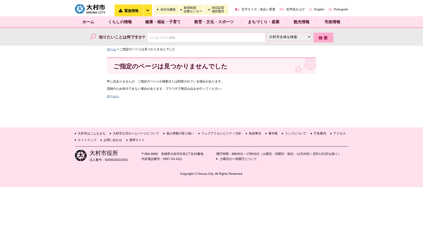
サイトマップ (87, 140)
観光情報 (302, 22)
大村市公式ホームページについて (136, 133)
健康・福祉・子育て (163, 22)
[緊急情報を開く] (147, 10)
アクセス (339, 133)
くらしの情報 (120, 22)
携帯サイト (137, 140)
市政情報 (332, 22)
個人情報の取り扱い (180, 133)
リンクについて (295, 133)
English (319, 9)
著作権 (273, 133)
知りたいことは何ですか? (122, 37)
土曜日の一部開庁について (238, 159)
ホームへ (113, 96)
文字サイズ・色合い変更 (258, 9)
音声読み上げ (295, 9)
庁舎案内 (320, 133)
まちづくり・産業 (264, 22)
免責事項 (255, 133)
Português (341, 9)
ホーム (88, 22)
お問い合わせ (113, 140)
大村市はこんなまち (92, 133)
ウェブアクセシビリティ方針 (221, 133)
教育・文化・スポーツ (214, 22)
